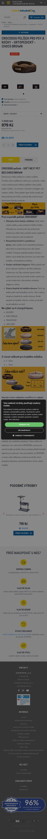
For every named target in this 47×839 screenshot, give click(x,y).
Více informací (14, 419)
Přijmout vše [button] (24, 425)
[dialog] (23, 420)
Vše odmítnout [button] (24, 430)
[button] (23, 435)
